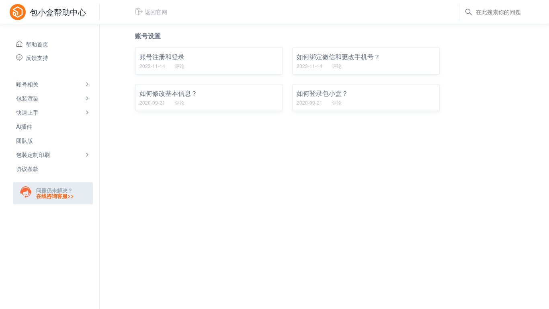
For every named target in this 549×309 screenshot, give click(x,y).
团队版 (24, 140)
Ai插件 (24, 126)
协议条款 (27, 169)
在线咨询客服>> (55, 196)
